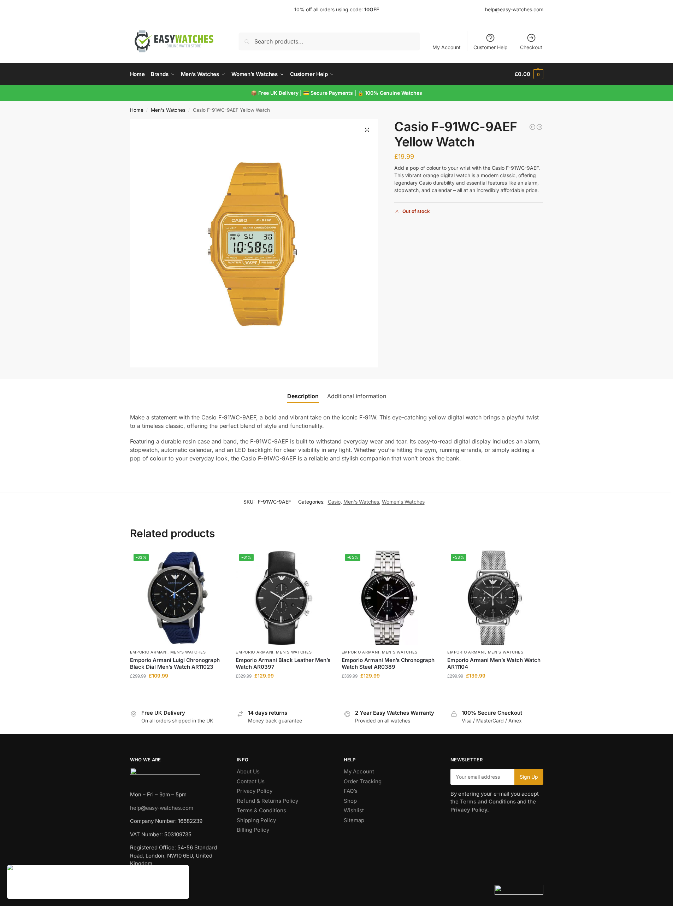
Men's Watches (168, 110)
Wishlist (354, 810)
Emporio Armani (149, 652)
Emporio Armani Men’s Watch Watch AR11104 (494, 663)
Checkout (531, 47)
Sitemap (354, 820)
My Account (446, 47)
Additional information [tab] (356, 396)
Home (136, 110)
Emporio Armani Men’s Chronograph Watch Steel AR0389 (388, 663)
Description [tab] (303, 396)
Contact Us (251, 781)
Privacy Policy (254, 791)
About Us (248, 771)
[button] (529, 74)
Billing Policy (253, 829)
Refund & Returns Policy (267, 800)
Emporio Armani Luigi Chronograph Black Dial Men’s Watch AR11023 (175, 663)
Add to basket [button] (177, 690)
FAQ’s (351, 791)
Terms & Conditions (261, 810)
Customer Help (490, 47)
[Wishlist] (214, 561)
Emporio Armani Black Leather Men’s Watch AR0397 (283, 663)
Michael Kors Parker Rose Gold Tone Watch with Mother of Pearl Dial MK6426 (111, 882)
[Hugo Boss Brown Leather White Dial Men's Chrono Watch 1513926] (539, 126)
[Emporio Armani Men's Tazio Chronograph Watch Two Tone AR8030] (532, 126)
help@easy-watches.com (161, 808)
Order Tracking (363, 781)
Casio (334, 502)
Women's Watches (403, 502)
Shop (350, 800)
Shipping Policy (256, 820)
